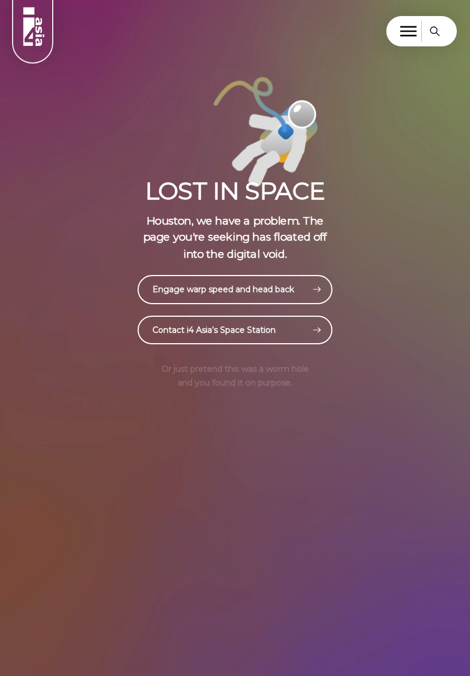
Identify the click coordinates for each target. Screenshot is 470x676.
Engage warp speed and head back (223, 289)
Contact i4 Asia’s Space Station (214, 330)
